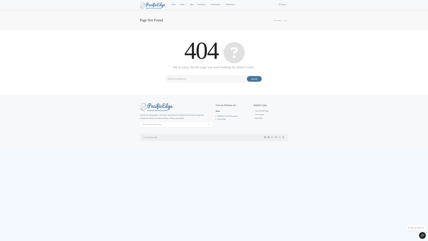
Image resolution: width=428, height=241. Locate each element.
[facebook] (268, 137)
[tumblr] (283, 137)
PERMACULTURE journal (227, 116)
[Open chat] (422, 235)
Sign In (283, 4)
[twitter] (279, 137)
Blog (191, 4)
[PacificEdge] (153, 5)
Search (254, 79)
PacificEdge (221, 119)
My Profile (259, 118)
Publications (230, 4)
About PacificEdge (262, 111)
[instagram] (272, 137)
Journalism (201, 4)
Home (174, 4)
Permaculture (215, 4)
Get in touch (259, 114)
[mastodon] (276, 137)
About (182, 4)
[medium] (265, 137)
